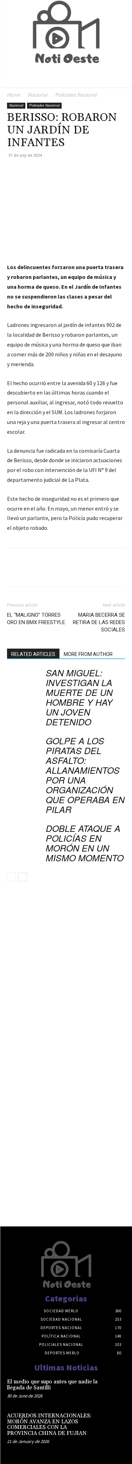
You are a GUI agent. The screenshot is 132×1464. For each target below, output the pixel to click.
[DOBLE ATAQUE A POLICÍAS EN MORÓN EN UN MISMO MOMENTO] (24, 836)
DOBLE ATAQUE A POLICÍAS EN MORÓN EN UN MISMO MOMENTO (85, 843)
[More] (79, 171)
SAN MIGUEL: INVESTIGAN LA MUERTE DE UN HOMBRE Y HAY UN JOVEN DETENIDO (79, 697)
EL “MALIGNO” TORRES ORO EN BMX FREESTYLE (36, 618)
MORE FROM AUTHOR (88, 654)
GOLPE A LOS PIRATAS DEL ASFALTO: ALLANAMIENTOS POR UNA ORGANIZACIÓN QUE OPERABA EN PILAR (85, 774)
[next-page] (22, 877)
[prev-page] (11, 877)
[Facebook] (14, 171)
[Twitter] (30, 171)
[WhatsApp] (63, 171)
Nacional (38, 94)
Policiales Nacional (76, 94)
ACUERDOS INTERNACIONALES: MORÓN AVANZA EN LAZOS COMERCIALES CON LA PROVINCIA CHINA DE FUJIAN (49, 1424)
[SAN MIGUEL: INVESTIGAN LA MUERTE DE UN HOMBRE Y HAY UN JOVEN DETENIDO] (24, 681)
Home (13, 94)
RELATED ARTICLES (33, 654)
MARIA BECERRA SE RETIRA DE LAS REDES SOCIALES (99, 622)
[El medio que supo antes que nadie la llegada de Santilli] (113, 1389)
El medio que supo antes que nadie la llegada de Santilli (52, 1385)
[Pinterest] (46, 171)
